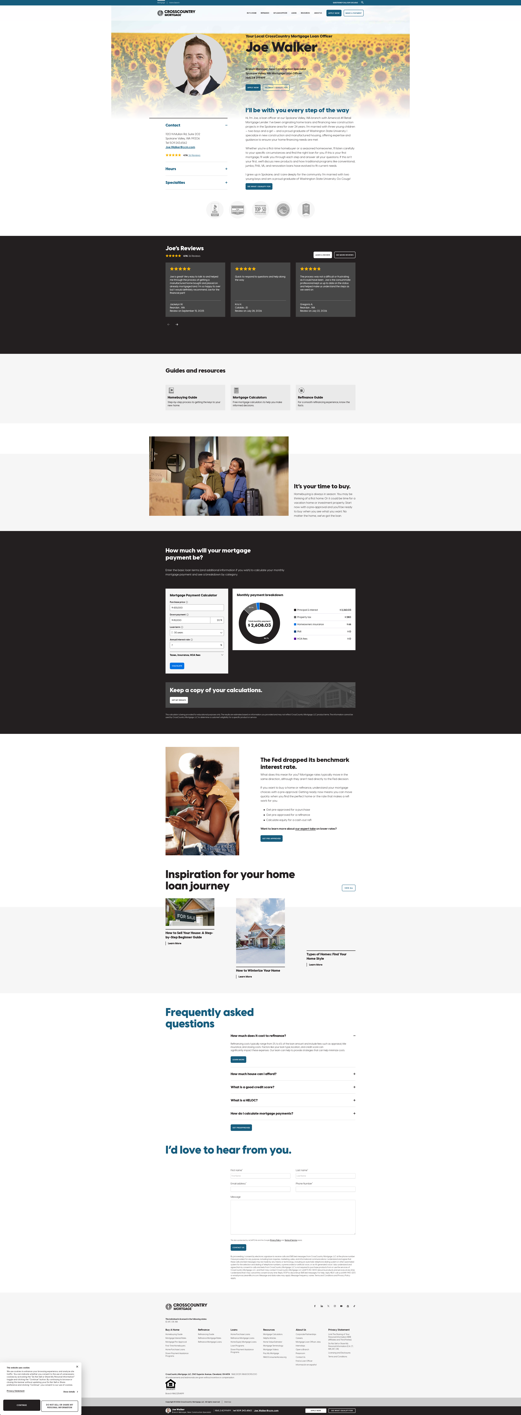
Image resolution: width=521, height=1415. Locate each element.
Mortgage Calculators (272, 1334)
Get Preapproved (241, 1128)
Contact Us (300, 1357)
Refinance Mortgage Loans (210, 1342)
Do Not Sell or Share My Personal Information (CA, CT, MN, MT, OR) (340, 1346)
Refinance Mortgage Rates (209, 1338)
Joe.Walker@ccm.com (180, 147)
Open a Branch (302, 1349)
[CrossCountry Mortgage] (176, 13)
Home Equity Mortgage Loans (243, 1342)
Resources (305, 13)
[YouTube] (341, 1306)
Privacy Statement (16, 1391)
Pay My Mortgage (271, 1353)
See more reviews (345, 255)
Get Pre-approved (271, 839)
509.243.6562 (178, 142)
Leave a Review (322, 255)
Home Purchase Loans (175, 1349)
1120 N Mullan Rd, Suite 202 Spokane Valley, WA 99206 (183, 136)
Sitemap (227, 1402)
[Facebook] (315, 1306)
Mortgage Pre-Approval (176, 1342)
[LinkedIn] (322, 1306)
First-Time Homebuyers (175, 1346)
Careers (299, 1338)
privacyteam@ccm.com (248, 1275)
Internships (300, 1346)
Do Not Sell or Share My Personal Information (59, 1406)
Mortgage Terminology (273, 1346)
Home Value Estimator (272, 1342)
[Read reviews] (173, 155)
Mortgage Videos (271, 1349)
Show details (69, 1392)
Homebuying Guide (174, 1334)
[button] (196, 125)
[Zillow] (348, 1306)
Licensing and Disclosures (339, 1353)
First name (237, 1170)
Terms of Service (291, 1240)
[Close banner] (77, 1367)
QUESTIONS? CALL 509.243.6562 (345, 3)
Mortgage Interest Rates (176, 1338)
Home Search (174, 3)
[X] (328, 1306)
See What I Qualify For (276, 88)
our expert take (305, 828)
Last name (302, 1170)
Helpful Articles (269, 1338)
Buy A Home (251, 13)
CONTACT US (238, 1248)
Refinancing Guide (206, 1334)
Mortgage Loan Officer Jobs (308, 1342)
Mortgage (161, 3)
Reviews (194, 155)
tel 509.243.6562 (242, 1410)
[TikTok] (354, 1306)
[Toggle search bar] (362, 3)
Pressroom (300, 1353)
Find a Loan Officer (304, 1361)
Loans (294, 13)
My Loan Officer (280, 13)
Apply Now (334, 13)
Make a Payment (354, 13)
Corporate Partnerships (306, 1334)
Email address (239, 1183)
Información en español (306, 1365)
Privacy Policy (275, 1240)
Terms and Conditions (337, 1356)
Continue (22, 1405)
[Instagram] (335, 1306)
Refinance (265, 13)
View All (348, 888)
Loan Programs (237, 1346)
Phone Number (304, 1183)
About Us (318, 13)
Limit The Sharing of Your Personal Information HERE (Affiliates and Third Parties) (339, 1337)
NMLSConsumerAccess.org (274, 1357)
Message (236, 1196)
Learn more (238, 1060)
